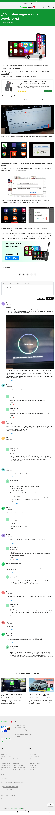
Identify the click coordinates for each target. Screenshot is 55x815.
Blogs (2, 774)
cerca (3, 1)
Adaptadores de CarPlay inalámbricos (24, 730)
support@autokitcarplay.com (32, 499)
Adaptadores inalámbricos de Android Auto (25, 732)
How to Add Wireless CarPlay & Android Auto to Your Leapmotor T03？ (40, 695)
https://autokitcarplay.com (46, 656)
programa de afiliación (34, 763)
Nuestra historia (32, 767)
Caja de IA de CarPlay (20, 727)
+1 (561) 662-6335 (7, 790)
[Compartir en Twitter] (23, 274)
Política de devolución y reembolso (37, 752)
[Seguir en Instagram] (10, 739)
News (8, 267)
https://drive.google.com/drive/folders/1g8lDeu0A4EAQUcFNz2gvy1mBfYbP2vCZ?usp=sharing (25, 72)
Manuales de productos (7, 772)
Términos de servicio (34, 756)
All (6, 267)
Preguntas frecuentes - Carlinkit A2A (10, 763)
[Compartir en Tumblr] (27, 274)
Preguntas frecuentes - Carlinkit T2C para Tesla (13, 767)
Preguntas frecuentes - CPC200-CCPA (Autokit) (13, 770)
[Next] (51, 685)
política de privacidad (34, 758)
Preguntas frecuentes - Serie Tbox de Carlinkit (12, 765)
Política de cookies (33, 761)
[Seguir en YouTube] (2, 741)
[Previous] (3, 685)
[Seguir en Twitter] (6, 739)
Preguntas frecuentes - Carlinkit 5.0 (10, 758)
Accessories (18, 736)
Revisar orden (4, 754)
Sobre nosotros (32, 765)
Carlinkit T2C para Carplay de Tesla (23, 734)
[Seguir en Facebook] (2, 739)
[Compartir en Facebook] (20, 274)
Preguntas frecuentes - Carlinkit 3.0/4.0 (11, 761)
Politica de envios (33, 754)
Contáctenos (4, 752)
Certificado (31, 770)
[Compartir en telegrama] (31, 274)
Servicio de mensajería (6, 756)
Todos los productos (20, 725)
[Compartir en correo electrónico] (35, 274)
